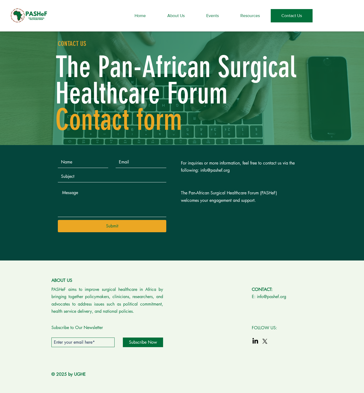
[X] (264, 341)
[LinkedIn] (255, 341)
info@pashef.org (215, 170)
